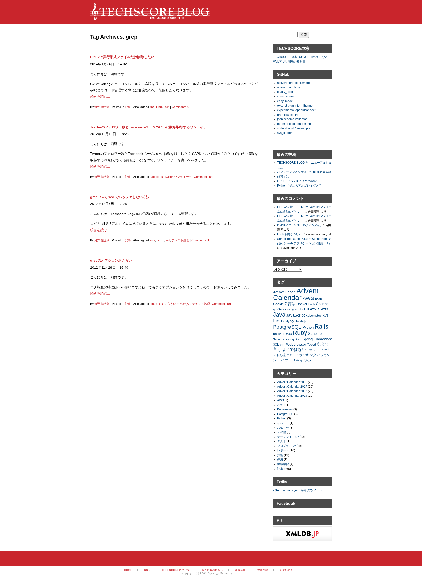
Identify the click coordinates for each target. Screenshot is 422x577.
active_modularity (289, 87)
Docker (301, 304)
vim (282, 344)
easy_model (285, 101)
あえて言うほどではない (174, 303)
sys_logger (284, 132)
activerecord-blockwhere (293, 82)
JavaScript (295, 315)
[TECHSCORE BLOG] (150, 17)
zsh (167, 107)
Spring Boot (293, 339)
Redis (288, 333)
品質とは (283, 176)
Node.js (301, 321)
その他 (281, 432)
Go (279, 309)
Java (279, 314)
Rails (321, 326)
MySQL (290, 321)
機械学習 (283, 464)
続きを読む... (100, 96)
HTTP (324, 309)
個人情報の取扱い (212, 570)
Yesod (311, 344)
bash (318, 299)
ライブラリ (286, 360)
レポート (283, 450)
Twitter (168, 176)
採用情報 (262, 570)
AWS (308, 298)
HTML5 (315, 309)
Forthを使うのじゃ (289, 234)
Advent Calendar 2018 (292, 391)
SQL (276, 344)
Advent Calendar (295, 294)
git (274, 309)
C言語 (290, 304)
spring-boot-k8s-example (293, 128)
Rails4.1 (278, 333)
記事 (128, 107)
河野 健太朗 (102, 107)
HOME (128, 570)
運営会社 (240, 570)
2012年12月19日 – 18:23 (109, 134)
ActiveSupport (284, 292)
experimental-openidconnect (296, 110)
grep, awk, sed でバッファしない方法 (119, 197)
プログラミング (287, 445)
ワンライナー (183, 176)
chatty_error (285, 91)
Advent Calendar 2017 (292, 386)
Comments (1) (200, 240)
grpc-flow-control (288, 114)
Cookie (278, 304)
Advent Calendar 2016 (292, 382)
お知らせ (283, 427)
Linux (159, 107)
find (152, 107)
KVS (325, 315)
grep (294, 309)
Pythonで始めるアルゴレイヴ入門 (299, 185)
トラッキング (306, 355)
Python (308, 327)
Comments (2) (181, 107)
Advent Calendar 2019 (292, 395)
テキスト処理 (180, 240)
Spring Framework (317, 339)
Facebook (156, 176)
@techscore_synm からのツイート (298, 490)
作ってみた (303, 360)
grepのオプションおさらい (111, 260)
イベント (283, 423)
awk (152, 240)
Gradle (287, 309)
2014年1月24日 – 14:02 (108, 64)
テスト (291, 355)
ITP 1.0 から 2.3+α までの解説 (297, 180)
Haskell (303, 309)
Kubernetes (314, 315)
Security (278, 339)
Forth (311, 304)
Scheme (315, 333)
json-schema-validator (292, 119)
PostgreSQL (287, 327)
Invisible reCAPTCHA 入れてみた (299, 225)
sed (167, 240)
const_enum (285, 96)
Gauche (322, 304)
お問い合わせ (288, 570)
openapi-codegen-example (295, 123)
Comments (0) (203, 176)
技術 (280, 455)
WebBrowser (296, 344)
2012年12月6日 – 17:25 (108, 204)
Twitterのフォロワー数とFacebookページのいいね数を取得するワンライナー (150, 127)
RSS (147, 570)
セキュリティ (315, 349)
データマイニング (289, 436)
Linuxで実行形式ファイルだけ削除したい (122, 57)
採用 (280, 459)
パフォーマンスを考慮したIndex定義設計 (304, 171)
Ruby (300, 332)
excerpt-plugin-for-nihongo (295, 105)
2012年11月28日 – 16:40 (109, 267)
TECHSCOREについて (176, 570)
